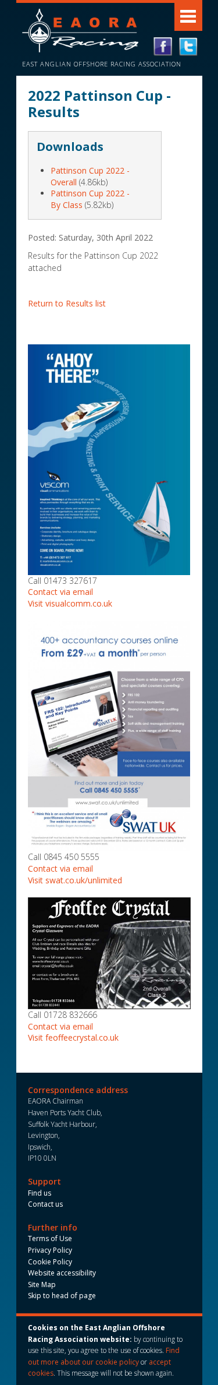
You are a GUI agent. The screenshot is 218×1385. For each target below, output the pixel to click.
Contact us (45, 1204)
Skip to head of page (62, 1296)
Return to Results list (67, 303)
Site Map (42, 1284)
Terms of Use (50, 1238)
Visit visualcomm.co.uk (70, 603)
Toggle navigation (188, 17)
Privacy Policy (50, 1250)
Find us (39, 1193)
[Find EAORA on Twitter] (188, 46)
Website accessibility (62, 1273)
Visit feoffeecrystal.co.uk (73, 1037)
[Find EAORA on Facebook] (162, 46)
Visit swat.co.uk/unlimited (75, 880)
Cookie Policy (50, 1262)
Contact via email (60, 591)
